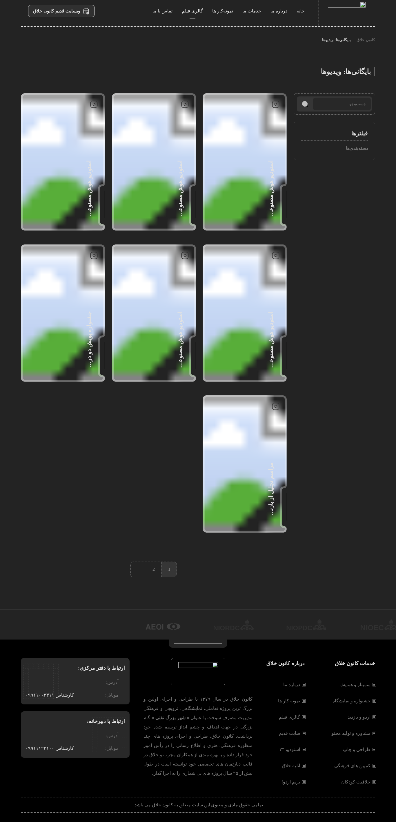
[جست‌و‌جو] (305, 104)
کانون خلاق (366, 40)
